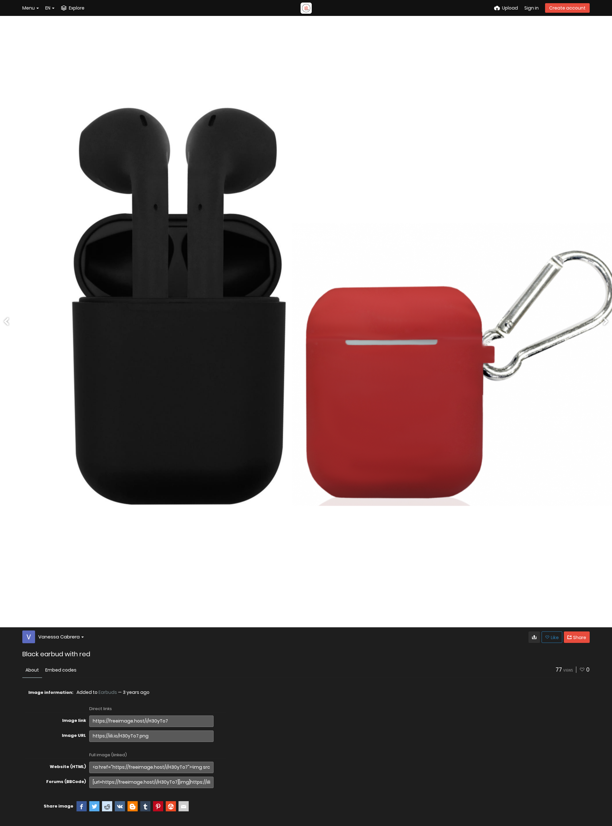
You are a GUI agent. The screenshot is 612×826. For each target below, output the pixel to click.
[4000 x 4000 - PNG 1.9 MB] (534, 637)
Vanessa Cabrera (59, 636)
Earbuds (107, 692)
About (32, 670)
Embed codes (60, 670)
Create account (567, 8)
